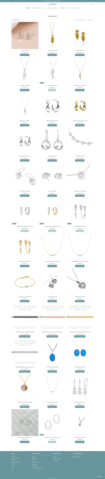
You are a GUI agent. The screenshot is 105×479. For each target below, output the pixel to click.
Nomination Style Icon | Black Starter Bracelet (25, 331)
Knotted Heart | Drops (52, 296)
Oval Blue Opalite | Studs (80, 367)
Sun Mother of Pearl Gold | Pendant (25, 402)
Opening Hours (35, 458)
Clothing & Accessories (15, 462)
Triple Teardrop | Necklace (25, 85)
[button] (12, 4)
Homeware (13, 464)
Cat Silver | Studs (25, 50)
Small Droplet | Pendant (80, 437)
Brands (12, 466)
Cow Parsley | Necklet (80, 155)
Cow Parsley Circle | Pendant (80, 191)
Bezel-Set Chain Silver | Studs (80, 226)
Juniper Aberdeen (53, 478)
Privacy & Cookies (35, 462)
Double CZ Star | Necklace (52, 402)
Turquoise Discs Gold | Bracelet (25, 296)
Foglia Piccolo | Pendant (25, 120)
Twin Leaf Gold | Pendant (52, 50)
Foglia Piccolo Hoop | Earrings (25, 155)
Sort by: (76, 19)
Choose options (25, 336)
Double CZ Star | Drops (80, 402)
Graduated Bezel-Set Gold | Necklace (52, 261)
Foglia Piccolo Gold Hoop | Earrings (80, 120)
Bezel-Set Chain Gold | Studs (25, 261)
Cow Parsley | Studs (52, 191)
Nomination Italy (14, 458)
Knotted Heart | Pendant (80, 296)
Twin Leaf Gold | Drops (80, 50)
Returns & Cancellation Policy (37, 468)
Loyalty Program (56, 460)
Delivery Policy (35, 464)
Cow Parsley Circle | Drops (25, 191)
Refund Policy (34, 466)
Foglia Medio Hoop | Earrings (52, 120)
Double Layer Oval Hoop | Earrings (53, 437)
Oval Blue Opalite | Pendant (52, 367)
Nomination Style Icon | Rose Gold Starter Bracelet (52, 331)
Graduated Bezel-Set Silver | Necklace (80, 261)
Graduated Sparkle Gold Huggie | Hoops (52, 226)
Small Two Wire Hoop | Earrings (24, 437)
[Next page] (60, 447)
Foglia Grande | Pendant (52, 85)
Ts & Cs (33, 460)
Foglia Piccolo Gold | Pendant (80, 85)
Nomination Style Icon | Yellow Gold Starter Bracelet (80, 331)
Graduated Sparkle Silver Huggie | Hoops (25, 226)
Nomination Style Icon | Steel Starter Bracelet (25, 367)
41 (56, 447)
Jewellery (13, 456)
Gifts (12, 460)
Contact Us (55, 456)
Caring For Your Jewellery (57, 458)
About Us (34, 456)
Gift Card (13, 468)
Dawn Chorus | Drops (52, 155)
